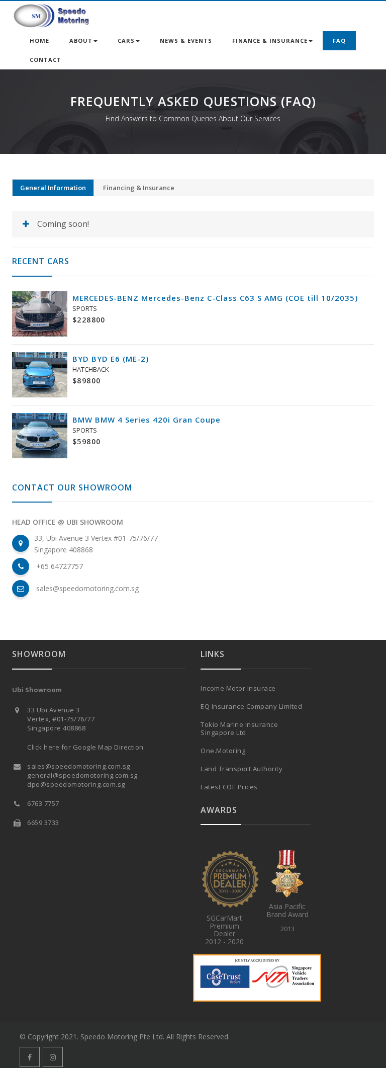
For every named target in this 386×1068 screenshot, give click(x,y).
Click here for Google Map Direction (85, 747)
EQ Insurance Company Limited (251, 706)
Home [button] (39, 40)
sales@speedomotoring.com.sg (87, 588)
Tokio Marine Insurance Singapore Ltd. (239, 728)
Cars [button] (126, 40)
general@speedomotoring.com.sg (82, 775)
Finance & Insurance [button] (270, 40)
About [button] (80, 40)
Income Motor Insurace (238, 688)
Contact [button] (45, 59)
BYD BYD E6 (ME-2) (110, 359)
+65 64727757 (59, 566)
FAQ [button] (339, 40)
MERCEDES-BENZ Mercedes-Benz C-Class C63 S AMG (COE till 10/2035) (215, 298)
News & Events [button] (186, 40)
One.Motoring (223, 750)
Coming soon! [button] (63, 223)
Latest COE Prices (229, 786)
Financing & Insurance (138, 187)
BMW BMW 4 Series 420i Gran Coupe (146, 420)
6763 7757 (43, 803)
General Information (53, 187)
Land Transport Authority (241, 768)
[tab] (193, 224)
